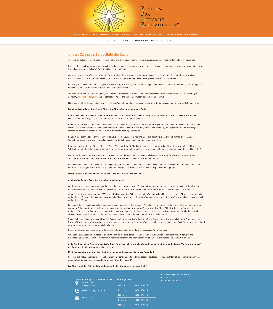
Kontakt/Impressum (172, 280)
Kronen (96, 96)
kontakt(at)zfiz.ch (88, 297)
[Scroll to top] (268, 304)
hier (188, 237)
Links (165, 277)
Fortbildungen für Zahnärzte (176, 274)
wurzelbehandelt (84, 96)
